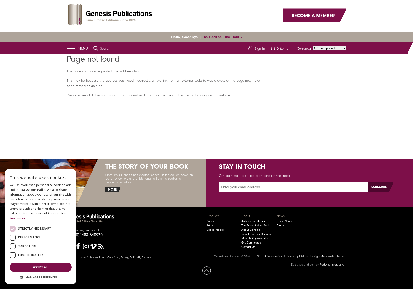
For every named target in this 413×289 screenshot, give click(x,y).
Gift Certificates (251, 242)
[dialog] (40, 226)
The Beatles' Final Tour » (222, 37)
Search (105, 48)
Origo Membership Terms (328, 256)
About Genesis (250, 229)
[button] (41, 277)
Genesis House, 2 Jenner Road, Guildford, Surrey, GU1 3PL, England (109, 257)
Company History (297, 256)
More (112, 189)
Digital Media (215, 229)
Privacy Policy (273, 256)
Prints (209, 225)
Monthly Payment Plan (255, 238)
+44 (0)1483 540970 (85, 234)
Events (280, 225)
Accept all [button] (40, 267)
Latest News (284, 221)
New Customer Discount (256, 234)
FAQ (257, 256)
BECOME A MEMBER (313, 15)
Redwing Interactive (332, 264)
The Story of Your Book (255, 225)
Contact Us (248, 247)
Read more (17, 218)
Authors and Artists (253, 221)
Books (210, 221)
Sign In (260, 48)
